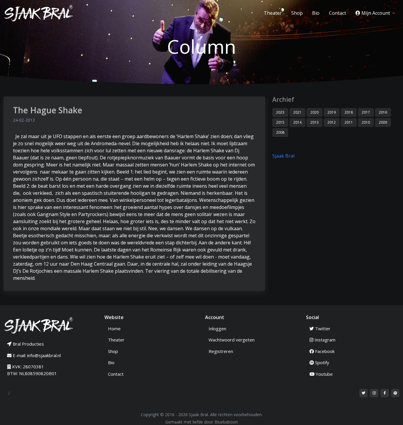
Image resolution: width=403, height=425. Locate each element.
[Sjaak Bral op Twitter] (363, 393)
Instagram (324, 340)
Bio (316, 13)
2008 (280, 132)
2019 (331, 112)
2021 (297, 112)
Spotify (321, 362)
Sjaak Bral (283, 156)
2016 (383, 112)
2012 (331, 122)
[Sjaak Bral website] (39, 325)
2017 (366, 112)
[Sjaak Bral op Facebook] (385, 393)
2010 (366, 122)
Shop (297, 13)
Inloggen (217, 328)
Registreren (221, 351)
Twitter (322, 328)
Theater (273, 13)
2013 (314, 122)
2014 (297, 122)
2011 (349, 122)
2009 (383, 122)
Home (114, 328)
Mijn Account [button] (375, 13)
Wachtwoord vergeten (232, 340)
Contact (337, 13)
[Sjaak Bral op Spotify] (395, 393)
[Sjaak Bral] (41, 13)
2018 (349, 112)
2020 (314, 112)
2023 (280, 112)
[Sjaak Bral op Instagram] (374, 393)
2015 (280, 122)
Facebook (324, 351)
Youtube (323, 374)
